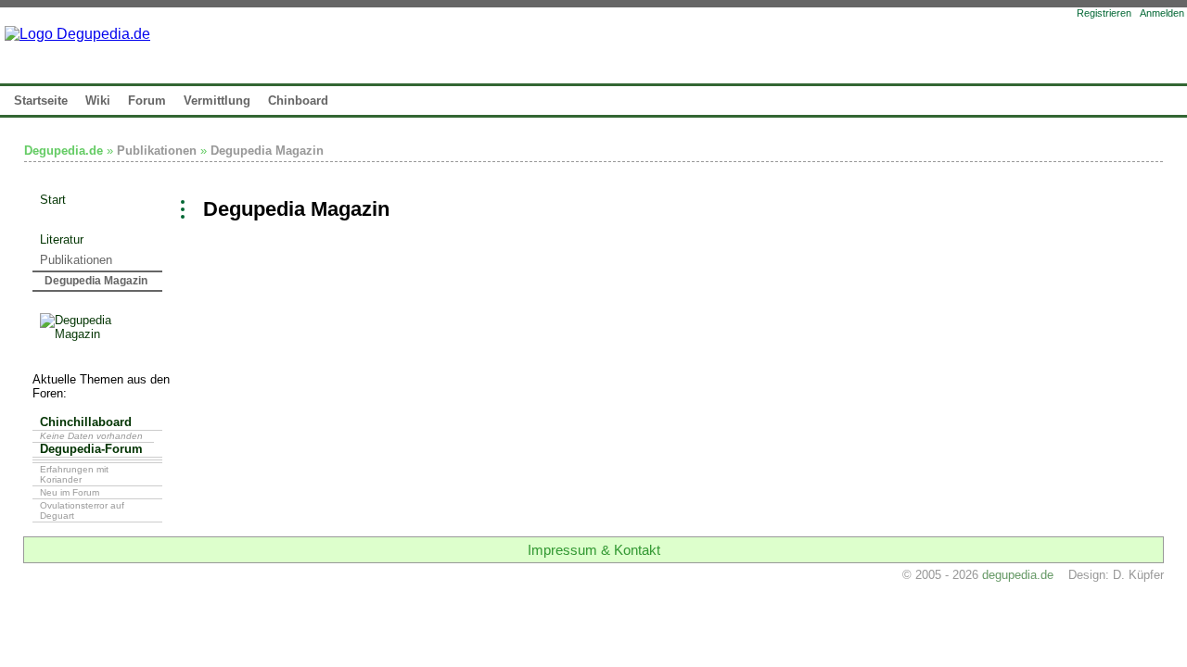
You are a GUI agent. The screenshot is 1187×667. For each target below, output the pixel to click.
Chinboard (298, 100)
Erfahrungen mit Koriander (74, 474)
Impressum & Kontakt (594, 550)
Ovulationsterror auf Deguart (82, 510)
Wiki (97, 100)
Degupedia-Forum (91, 449)
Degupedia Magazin (267, 150)
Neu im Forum (69, 492)
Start (53, 200)
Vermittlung (217, 100)
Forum (147, 100)
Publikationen (157, 150)
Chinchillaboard (86, 422)
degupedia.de (1017, 575)
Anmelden (1162, 13)
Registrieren (1104, 13)
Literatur (61, 239)
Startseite (41, 100)
